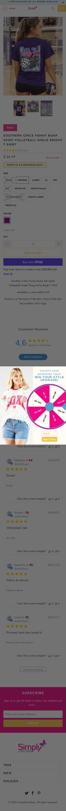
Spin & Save (49, 439)
